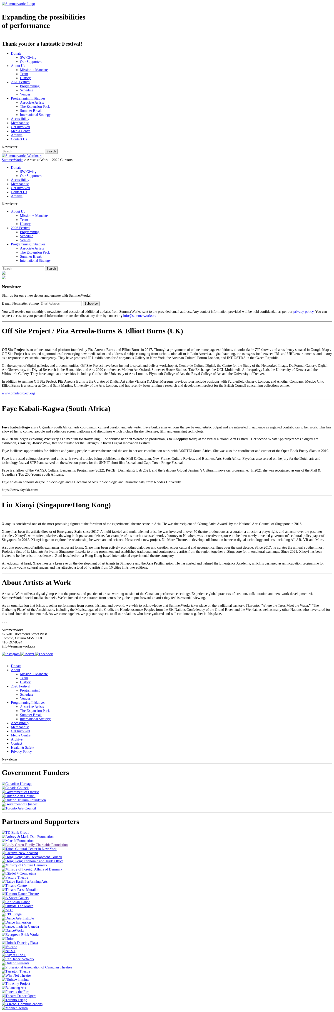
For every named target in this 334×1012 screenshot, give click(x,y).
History (25, 78)
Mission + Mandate (34, 70)
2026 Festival (20, 82)
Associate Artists (32, 102)
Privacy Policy (21, 751)
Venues (25, 94)
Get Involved (20, 127)
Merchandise (20, 123)
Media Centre (20, 131)
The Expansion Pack (35, 106)
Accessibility (20, 119)
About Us (18, 66)
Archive (16, 135)
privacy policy (303, 311)
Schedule (26, 90)
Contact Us (19, 139)
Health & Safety (22, 747)
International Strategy (35, 115)
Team (24, 74)
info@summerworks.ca (140, 316)
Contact (16, 743)
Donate (16, 53)
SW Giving (28, 57)
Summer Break (31, 110)
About (15, 670)
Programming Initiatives (28, 98)
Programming (30, 86)
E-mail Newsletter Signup (20, 303)
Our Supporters (31, 62)
